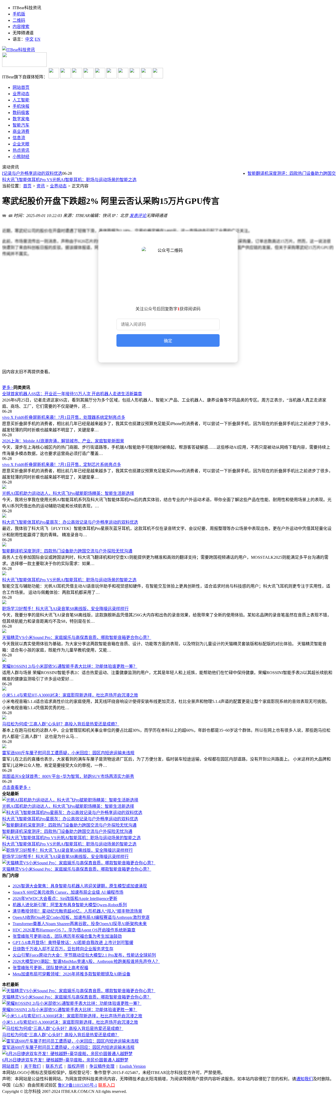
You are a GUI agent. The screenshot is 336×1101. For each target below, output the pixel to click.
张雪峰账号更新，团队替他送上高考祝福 (50, 968)
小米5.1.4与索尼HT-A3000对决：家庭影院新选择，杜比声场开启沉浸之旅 (70, 695)
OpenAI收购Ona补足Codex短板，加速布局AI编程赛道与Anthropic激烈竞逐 (81, 917)
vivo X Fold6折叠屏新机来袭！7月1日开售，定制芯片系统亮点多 (61, 464)
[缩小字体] (10, 215)
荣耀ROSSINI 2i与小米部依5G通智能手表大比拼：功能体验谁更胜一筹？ (69, 666)
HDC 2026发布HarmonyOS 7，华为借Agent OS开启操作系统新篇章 (74, 930)
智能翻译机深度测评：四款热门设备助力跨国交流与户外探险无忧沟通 (67, 551)
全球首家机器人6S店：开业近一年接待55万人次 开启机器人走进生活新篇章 (72, 394)
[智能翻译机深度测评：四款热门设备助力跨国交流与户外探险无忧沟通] (168, 544)
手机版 (19, 14)
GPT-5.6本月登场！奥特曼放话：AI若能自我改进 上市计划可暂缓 (73, 942)
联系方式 (54, 1066)
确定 (168, 341)
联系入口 (106, 1085)
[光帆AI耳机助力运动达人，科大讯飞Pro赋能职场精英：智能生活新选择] (168, 487)
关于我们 (32, 1066)
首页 (27, 186)
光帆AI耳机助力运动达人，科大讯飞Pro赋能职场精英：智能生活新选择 (68, 493)
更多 (7, 387)
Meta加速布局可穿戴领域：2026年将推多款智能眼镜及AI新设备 (71, 974)
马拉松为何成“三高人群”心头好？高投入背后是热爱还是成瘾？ (60, 724)
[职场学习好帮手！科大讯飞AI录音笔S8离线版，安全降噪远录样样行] (168, 602)
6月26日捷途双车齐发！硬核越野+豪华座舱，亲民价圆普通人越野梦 (65, 1060)
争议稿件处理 (101, 1066)
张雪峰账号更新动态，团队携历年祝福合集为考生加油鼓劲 (67, 936)
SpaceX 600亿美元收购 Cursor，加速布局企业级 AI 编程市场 (68, 892)
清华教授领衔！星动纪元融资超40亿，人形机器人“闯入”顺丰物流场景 (77, 911)
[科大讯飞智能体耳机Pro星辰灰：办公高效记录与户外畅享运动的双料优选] (168, 516)
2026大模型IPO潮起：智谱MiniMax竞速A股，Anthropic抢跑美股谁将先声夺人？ (86, 961)
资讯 (40, 186)
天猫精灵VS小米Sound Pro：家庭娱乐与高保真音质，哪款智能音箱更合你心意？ (76, 637)
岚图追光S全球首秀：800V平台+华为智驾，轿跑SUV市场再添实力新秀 (68, 776)
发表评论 (137, 215)
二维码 (19, 20)
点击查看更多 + (16, 787)
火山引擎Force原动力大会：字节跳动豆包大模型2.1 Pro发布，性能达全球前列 (84, 955)
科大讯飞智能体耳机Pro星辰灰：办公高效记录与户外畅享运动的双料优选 (70, 522)
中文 (29, 39)
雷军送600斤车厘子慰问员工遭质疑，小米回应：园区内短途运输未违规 (68, 753)
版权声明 (75, 1066)
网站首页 (10, 1066)
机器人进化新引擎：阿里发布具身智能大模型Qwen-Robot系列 (70, 905)
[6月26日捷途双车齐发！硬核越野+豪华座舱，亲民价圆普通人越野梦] (67, 1053)
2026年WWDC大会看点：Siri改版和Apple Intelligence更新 (65, 898)
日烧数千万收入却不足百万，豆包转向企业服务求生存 (63, 949)
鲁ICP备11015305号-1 (77, 1085)
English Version (132, 1066)
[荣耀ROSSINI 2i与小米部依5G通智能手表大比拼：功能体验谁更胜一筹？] (168, 660)
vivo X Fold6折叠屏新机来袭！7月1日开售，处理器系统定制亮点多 (63, 417)
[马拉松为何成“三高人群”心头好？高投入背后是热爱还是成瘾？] (168, 717)
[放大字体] (4, 215)
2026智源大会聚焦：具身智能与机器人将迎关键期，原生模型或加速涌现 (80, 886)
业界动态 (58, 186)
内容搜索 (21, 26)
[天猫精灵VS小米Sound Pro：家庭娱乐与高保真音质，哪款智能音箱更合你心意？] (168, 631)
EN (37, 39)
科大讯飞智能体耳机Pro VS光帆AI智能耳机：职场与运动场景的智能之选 (69, 580)
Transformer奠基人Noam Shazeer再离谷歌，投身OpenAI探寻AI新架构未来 (80, 923)
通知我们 (304, 1079)
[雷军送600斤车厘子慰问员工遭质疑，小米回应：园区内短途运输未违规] (168, 746)
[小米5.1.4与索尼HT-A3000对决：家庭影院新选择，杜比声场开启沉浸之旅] (168, 689)
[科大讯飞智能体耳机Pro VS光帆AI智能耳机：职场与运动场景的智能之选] (168, 573)
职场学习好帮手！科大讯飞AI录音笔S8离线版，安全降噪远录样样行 (65, 181)
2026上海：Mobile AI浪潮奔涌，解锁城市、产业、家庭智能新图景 (63, 441)
